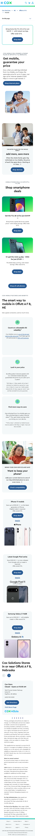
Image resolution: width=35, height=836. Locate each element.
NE (15, 10)
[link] (2, 3)
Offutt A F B (23, 10)
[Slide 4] (18, 718)
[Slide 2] (14, 718)
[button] (26, 3)
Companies (26, 824)
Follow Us (8, 827)
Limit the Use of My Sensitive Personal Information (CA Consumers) (17, 830)
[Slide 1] (12, 718)
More (17, 824)
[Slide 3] (16, 718)
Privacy (26, 827)
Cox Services (6, 10)
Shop (8, 821)
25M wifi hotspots (23, 338)
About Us (8, 824)
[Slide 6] (22, 718)
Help (26, 821)
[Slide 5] (20, 718)
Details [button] (17, 520)
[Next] (9, 675)
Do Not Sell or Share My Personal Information (17, 832)
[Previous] (3, 675)
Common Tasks (16, 821)
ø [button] (12, 31)
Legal (17, 827)
